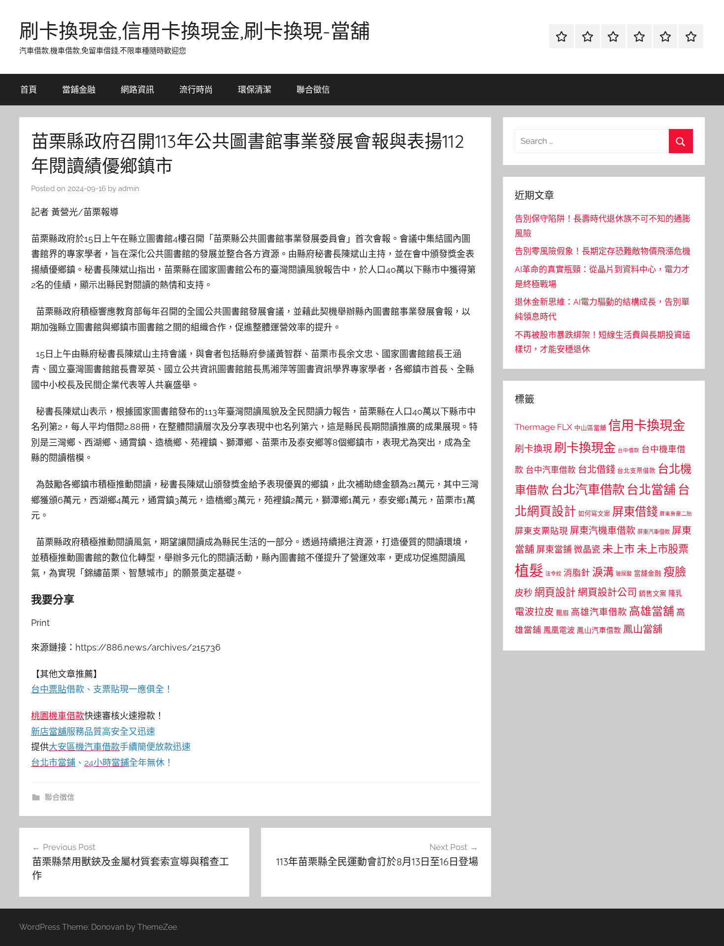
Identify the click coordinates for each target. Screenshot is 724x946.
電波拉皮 (534, 612)
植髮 (529, 570)
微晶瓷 (587, 549)
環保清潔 (254, 89)
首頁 (28, 89)
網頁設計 (555, 592)
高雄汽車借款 (599, 612)
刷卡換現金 (585, 447)
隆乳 (675, 593)
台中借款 (628, 450)
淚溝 (603, 571)
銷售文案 (652, 593)
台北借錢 (596, 469)
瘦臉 (674, 571)
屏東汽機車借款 (602, 530)
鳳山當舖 (642, 629)
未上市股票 (663, 549)
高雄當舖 (651, 611)
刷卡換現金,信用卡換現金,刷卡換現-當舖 (194, 30)
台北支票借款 (636, 470)
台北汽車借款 (588, 489)
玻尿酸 (624, 574)
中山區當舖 (590, 427)
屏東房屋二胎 (675, 514)
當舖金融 (647, 573)
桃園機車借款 (57, 716)
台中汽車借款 (551, 470)
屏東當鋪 (554, 549)
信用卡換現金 (646, 425)
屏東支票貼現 (541, 531)
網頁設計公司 (607, 592)
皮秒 (523, 592)
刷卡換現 (533, 448)
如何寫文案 (594, 513)
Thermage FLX (543, 427)
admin (128, 188)
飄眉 (562, 613)
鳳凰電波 (559, 630)
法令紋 (553, 574)
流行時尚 (196, 89)
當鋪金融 (79, 89)
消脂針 (576, 573)
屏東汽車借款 (653, 531)
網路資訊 (137, 89)
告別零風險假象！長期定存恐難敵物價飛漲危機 (603, 251)
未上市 (618, 548)
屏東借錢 (635, 511)
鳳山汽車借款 (599, 630)
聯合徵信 (313, 89)
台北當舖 (651, 490)
